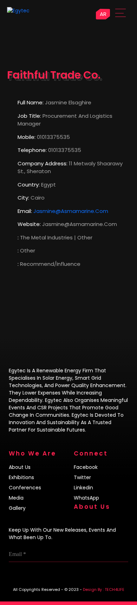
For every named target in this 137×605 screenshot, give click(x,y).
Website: (29, 224)
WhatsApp (86, 497)
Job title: (29, 116)
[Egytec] (34, 10)
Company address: (42, 163)
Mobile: (26, 137)
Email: (25, 211)
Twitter (82, 477)
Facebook (86, 467)
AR (103, 14)
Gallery (17, 508)
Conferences (25, 487)
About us (20, 467)
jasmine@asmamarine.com (70, 211)
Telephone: (32, 150)
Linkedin (83, 487)
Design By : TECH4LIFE (103, 589)
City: (23, 197)
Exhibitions (21, 477)
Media (16, 497)
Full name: (31, 102)
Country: (29, 184)
